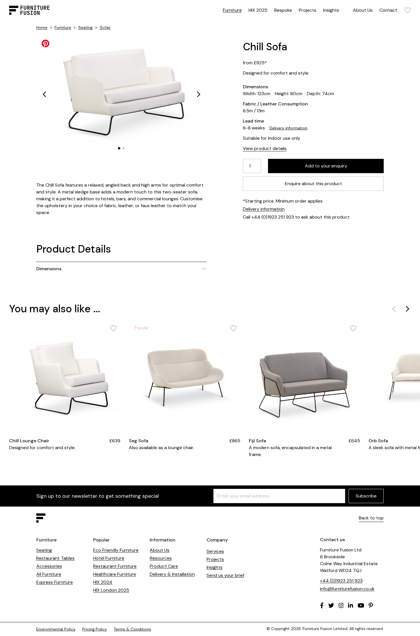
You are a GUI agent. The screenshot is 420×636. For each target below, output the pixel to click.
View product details (265, 148)
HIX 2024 (102, 582)
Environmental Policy (55, 629)
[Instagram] (341, 605)
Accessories (49, 566)
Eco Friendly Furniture (116, 550)
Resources (161, 558)
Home (41, 27)
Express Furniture (54, 582)
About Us (363, 10)
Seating (85, 27)
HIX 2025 (258, 10)
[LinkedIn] (350, 605)
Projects (307, 10)
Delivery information (288, 128)
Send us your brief (225, 575)
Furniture (232, 10)
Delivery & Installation (172, 574)
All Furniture (48, 574)
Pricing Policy (94, 629)
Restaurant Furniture (115, 566)
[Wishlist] (407, 10)
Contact (388, 10)
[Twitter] (331, 605)
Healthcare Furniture (114, 574)
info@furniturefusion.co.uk (347, 589)
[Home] (29, 10)
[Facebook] (322, 605)
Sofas (105, 27)
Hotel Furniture (108, 558)
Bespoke (283, 10)
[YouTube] (361, 605)
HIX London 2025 (111, 590)
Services (215, 551)
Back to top (371, 518)
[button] (44, 94)
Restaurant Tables (55, 558)
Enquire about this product (313, 184)
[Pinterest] (371, 605)
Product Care (164, 566)
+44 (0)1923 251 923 (341, 581)
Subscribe (366, 496)
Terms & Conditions (132, 629)
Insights (331, 10)
